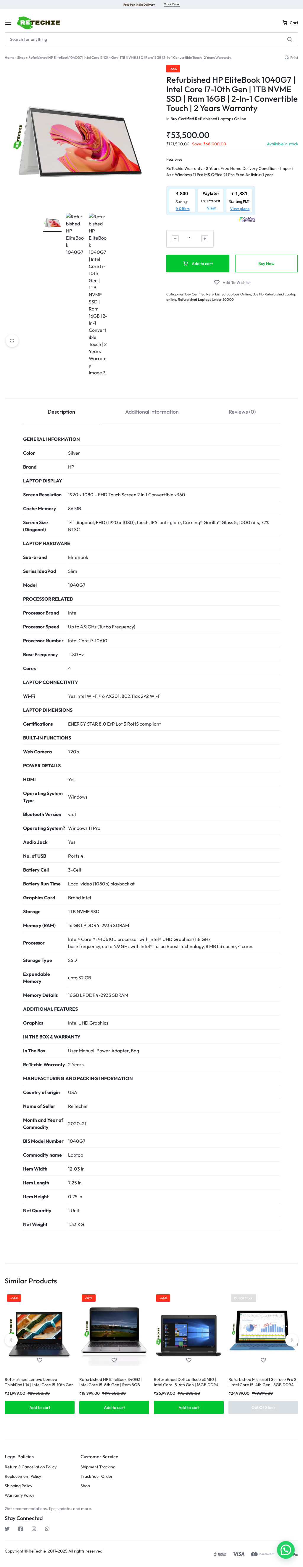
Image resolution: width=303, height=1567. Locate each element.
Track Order (172, 4)
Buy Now (266, 263)
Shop (21, 57)
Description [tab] (61, 411)
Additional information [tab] (152, 411)
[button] (40, 1407)
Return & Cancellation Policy (31, 1467)
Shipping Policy (18, 1485)
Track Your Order (96, 1476)
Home (9, 57)
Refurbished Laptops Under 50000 (206, 299)
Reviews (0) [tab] (242, 411)
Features (174, 159)
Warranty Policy (19, 1495)
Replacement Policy (23, 1476)
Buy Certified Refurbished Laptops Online (208, 118)
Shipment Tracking (97, 1467)
